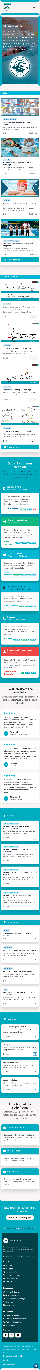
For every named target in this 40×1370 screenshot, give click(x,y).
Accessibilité (10, 1325)
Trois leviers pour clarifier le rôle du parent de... (19, 204)
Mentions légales (12, 1315)
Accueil (9, 1265)
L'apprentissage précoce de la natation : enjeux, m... (18, 123)
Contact (9, 1282)
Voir (35, 838)
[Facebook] (5, 1335)
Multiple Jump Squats (11, 1062)
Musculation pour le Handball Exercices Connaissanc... (18, 993)
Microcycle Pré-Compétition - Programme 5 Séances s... (20, 873)
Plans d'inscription (13, 1275)
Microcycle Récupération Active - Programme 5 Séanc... (16, 827)
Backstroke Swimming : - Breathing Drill (18, 390)
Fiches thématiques (12, 1295)
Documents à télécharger (16, 1299)
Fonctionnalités (12, 1272)
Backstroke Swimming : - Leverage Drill (18, 348)
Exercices (11, 1019)
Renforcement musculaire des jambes (17, 971)
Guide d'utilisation (12, 1278)
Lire (33, 317)
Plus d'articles (13, 260)
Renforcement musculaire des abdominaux (19, 950)
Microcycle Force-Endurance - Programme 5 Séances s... (19, 850)
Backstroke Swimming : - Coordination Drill (19, 307)
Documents (12, 922)
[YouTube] (18, 1335)
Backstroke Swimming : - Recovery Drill (18, 431)
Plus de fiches (13, 447)
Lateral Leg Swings (10, 1080)
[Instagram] (11, 1335)
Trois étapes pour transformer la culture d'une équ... (18, 164)
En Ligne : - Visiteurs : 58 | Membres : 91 (20, 1228)
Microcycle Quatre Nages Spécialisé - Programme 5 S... (17, 896)
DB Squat (6, 1045)
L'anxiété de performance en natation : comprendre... (18, 245)
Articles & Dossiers (13, 1292)
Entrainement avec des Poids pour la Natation (17, 934)
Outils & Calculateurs (13, 1305)
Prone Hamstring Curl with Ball (14, 1027)
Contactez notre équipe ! (20, 1217)
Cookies (6, 1360)
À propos (9, 1269)
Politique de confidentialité (16, 1319)
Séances (11, 815)
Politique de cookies (13, 1322)
